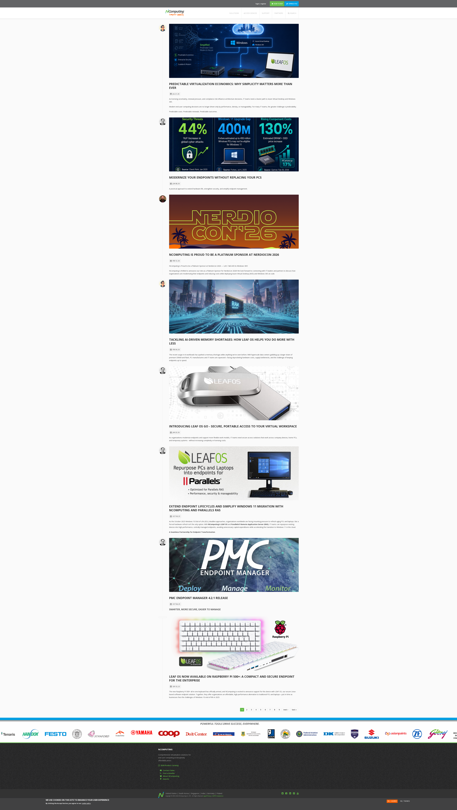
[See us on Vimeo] (294, 793)
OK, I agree (392, 801)
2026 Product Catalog (170, 765)
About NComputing (171, 776)
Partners (278, 13)
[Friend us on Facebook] (286, 793)
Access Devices (250, 13)
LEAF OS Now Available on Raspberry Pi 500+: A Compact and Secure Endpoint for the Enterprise (231, 678)
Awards (166, 779)
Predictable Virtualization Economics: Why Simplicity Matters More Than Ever (230, 86)
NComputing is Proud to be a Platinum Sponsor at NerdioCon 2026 (224, 255)
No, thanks (405, 801)
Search (292, 13)
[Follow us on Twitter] (282, 793)
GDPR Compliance (217, 796)
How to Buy (278, 4)
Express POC (293, 4)
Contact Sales (168, 770)
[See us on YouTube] (298, 793)
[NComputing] (174, 14)
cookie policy (86, 803)
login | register (261, 4)
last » (294, 710)
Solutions (234, 13)
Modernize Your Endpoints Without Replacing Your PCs (215, 177)
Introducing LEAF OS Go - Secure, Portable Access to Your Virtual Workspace (233, 426)
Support (266, 13)
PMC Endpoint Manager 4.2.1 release (198, 598)
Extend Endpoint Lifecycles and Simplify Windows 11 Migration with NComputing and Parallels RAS (226, 508)
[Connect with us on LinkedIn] (290, 793)
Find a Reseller (169, 773)
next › (285, 710)
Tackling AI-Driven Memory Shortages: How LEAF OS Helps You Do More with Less (231, 341)
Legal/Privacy (207, 796)
